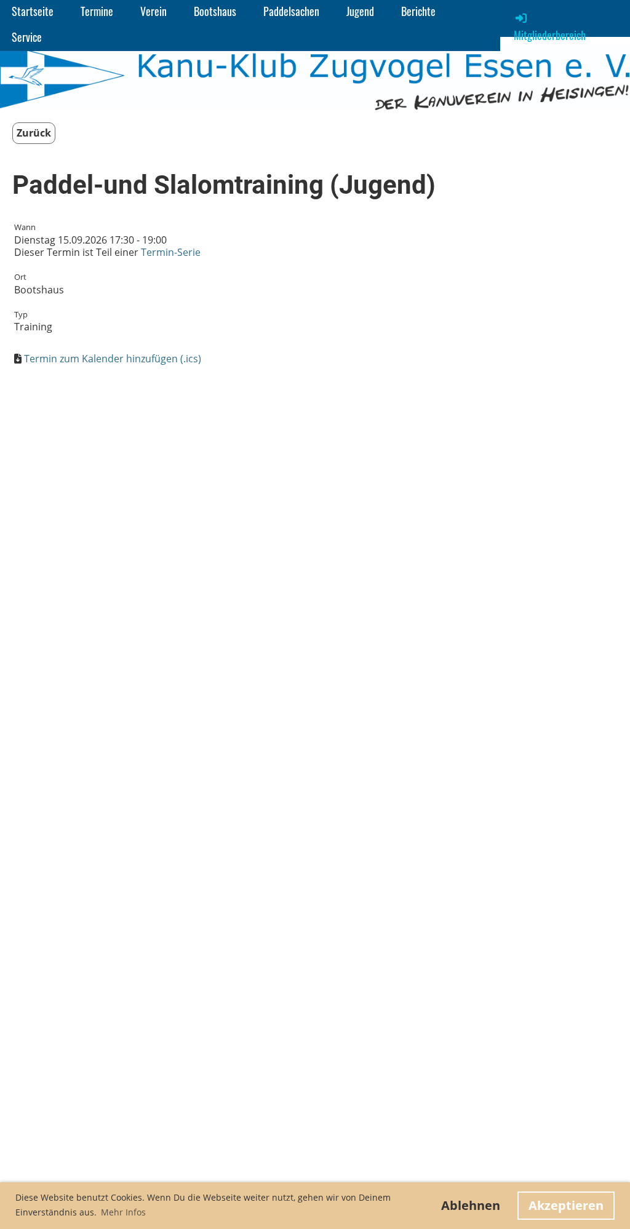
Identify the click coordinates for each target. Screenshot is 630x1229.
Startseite (33, 11)
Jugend (360, 11)
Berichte (418, 11)
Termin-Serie (171, 252)
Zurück (34, 133)
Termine (97, 11)
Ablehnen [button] (470, 1205)
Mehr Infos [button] (123, 1212)
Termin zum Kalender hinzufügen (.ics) (112, 358)
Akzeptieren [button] (566, 1205)
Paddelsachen (291, 11)
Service (27, 37)
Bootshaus (215, 11)
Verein (153, 11)
